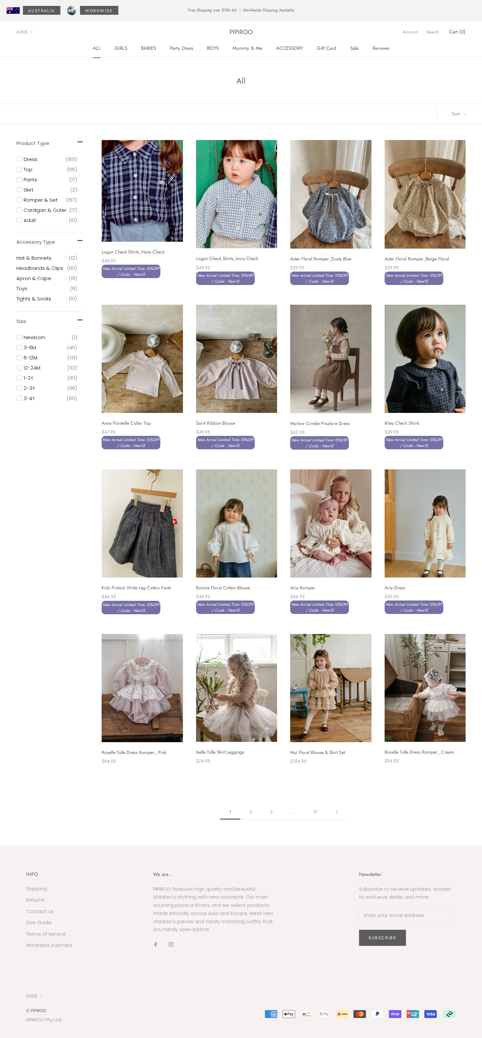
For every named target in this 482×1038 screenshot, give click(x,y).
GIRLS (120, 47)
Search (433, 32)
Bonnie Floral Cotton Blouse (223, 587)
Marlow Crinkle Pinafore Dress (320, 423)
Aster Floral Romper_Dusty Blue (320, 258)
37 (315, 812)
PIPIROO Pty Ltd (43, 1019)
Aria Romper (302, 587)
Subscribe (382, 938)
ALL (97, 47)
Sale (354, 47)
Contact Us (40, 911)
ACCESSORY (289, 47)
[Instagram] (171, 944)
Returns (35, 899)
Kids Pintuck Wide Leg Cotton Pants (136, 587)
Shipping (36, 888)
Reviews (380, 47)
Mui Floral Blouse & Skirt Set (317, 752)
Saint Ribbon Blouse (215, 423)
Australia (41, 11)
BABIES (148, 47)
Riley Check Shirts (402, 423)
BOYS (213, 47)
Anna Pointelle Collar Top (126, 423)
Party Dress (181, 47)
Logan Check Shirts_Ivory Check (227, 258)
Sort (457, 113)
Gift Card (326, 47)
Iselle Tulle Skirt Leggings (220, 752)
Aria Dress (395, 587)
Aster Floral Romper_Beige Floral (417, 258)
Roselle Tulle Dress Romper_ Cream (419, 752)
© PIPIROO (36, 1010)
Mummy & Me (247, 47)
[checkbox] (50, 159)
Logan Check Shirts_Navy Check (133, 252)
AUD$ (22, 32)
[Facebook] (155, 944)
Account (410, 32)
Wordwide (99, 11)
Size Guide (38, 922)
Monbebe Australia (49, 945)
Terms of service (46, 933)
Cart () (457, 31)
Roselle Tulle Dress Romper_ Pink (134, 752)
